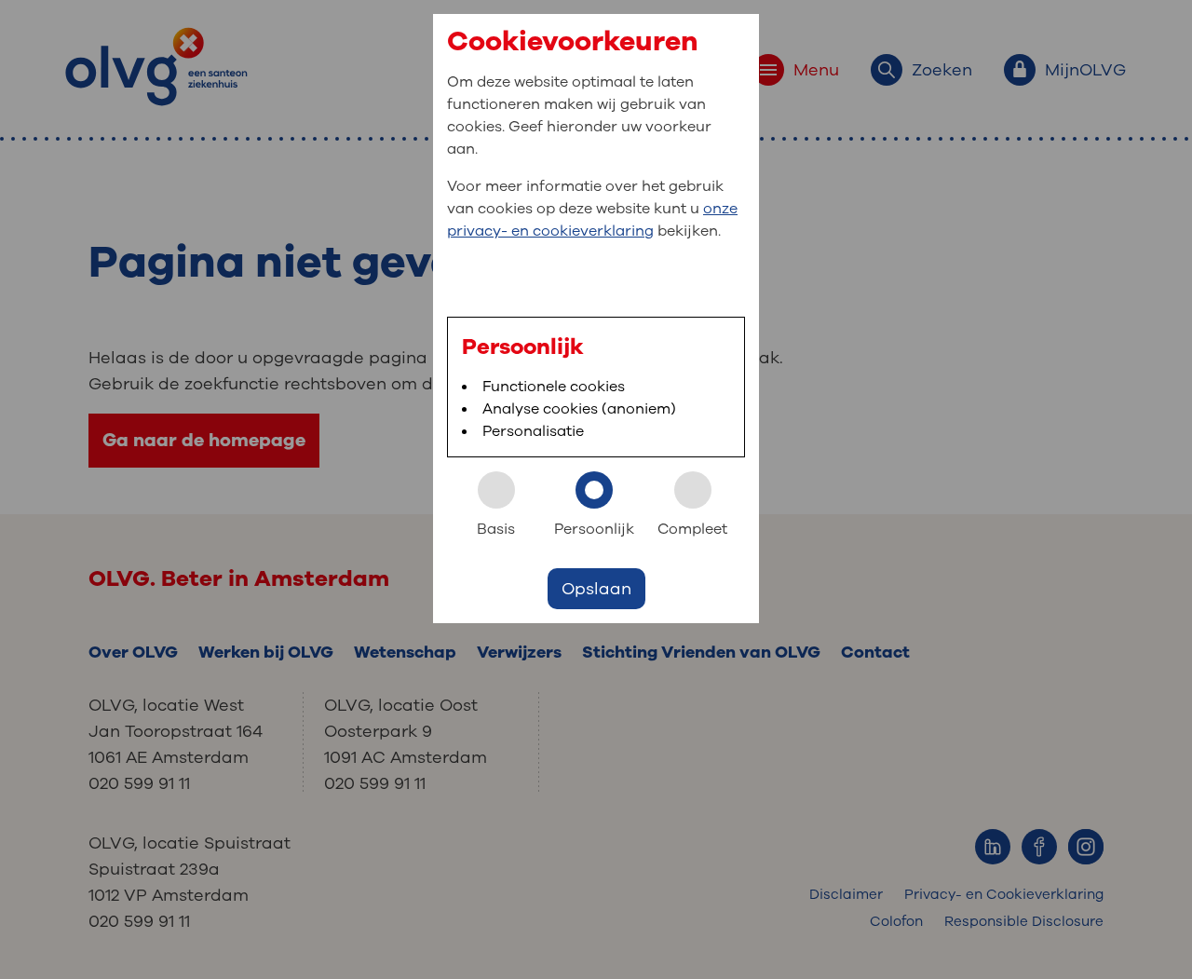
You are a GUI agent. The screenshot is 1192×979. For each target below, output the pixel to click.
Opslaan (596, 589)
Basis (496, 529)
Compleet (692, 529)
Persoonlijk (594, 529)
